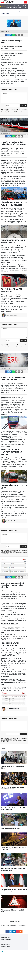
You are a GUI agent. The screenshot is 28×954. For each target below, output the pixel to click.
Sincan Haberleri (6, 944)
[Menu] (25, 2)
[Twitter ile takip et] (10, 931)
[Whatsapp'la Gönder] (13, 35)
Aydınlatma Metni (21, 925)
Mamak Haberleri (6, 946)
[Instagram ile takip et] (17, 931)
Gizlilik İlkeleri (13, 925)
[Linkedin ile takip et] (14, 931)
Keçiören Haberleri (6, 939)
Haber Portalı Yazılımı (8, 951)
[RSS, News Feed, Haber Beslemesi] (20, 931)
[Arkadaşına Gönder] (16, 35)
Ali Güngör (9, 708)
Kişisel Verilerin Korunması (13, 927)
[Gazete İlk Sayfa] (7, 2)
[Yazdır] (19, 35)
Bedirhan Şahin (10, 315)
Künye (2, 925)
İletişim (7, 925)
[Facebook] (6, 35)
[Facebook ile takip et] (7, 931)
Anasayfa (5, 11)
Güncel (10, 11)
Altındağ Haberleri (6, 942)
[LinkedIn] (11, 35)
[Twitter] (8, 35)
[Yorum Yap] (22, 35)
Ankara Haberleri (6, 937)
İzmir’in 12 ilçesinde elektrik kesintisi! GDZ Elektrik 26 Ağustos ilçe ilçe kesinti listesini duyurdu (16, 6)
